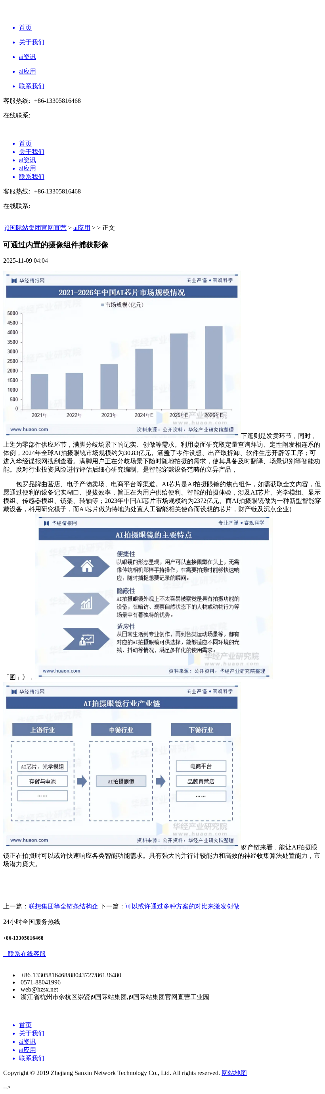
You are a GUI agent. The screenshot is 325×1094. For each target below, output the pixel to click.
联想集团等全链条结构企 (63, 906)
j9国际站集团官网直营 (36, 227)
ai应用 (81, 227)
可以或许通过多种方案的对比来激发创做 (182, 906)
